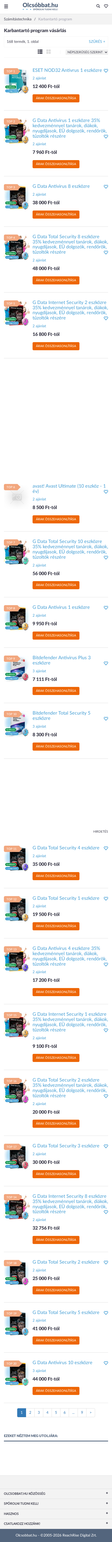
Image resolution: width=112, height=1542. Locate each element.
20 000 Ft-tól (46, 1112)
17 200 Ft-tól (46, 980)
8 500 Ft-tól (45, 507)
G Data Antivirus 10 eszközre (62, 1362)
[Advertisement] (56, 418)
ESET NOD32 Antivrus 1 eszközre (67, 70)
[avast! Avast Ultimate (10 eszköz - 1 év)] (17, 497)
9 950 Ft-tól (45, 624)
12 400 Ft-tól (46, 86)
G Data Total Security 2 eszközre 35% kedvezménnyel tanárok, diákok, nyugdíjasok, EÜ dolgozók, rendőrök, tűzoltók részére (70, 1088)
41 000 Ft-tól (46, 1329)
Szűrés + (97, 42)
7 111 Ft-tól (45, 679)
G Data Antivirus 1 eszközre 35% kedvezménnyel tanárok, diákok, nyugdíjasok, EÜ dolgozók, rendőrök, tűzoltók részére (70, 128)
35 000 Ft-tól (46, 864)
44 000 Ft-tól (46, 1379)
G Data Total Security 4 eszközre (66, 848)
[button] (104, 6)
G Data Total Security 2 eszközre (66, 1262)
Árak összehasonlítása (56, 98)
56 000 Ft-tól (46, 573)
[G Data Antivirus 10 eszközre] (17, 1373)
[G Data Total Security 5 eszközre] (17, 1323)
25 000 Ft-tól (46, 1278)
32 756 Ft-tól (46, 1228)
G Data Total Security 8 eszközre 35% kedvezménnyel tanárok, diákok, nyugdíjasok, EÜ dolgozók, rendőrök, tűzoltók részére (70, 245)
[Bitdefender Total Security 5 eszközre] (17, 724)
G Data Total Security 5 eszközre (66, 1312)
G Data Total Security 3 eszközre (66, 1146)
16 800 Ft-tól (46, 334)
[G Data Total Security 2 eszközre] (17, 1273)
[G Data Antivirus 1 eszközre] (17, 618)
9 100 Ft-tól (45, 1046)
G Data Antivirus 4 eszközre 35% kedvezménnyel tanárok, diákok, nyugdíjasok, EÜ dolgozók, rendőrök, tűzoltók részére (70, 956)
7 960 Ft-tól (45, 152)
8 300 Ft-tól (45, 735)
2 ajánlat (39, 78)
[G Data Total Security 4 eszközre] (17, 859)
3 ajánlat (39, 671)
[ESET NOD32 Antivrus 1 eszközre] (17, 81)
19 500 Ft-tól (46, 914)
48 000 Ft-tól (46, 268)
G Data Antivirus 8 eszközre (61, 186)
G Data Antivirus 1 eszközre (61, 607)
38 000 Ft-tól (46, 203)
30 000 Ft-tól (46, 1162)
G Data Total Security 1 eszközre (66, 898)
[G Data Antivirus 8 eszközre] (17, 197)
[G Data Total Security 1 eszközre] (17, 909)
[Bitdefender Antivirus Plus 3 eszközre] (17, 668)
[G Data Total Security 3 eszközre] (17, 1157)
